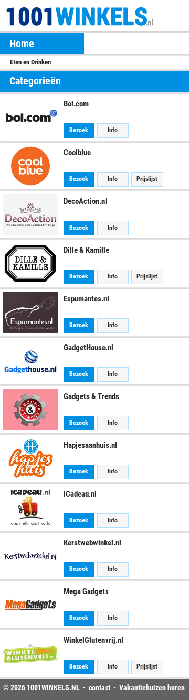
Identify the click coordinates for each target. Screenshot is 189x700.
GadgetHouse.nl (88, 347)
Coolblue (77, 152)
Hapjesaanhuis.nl (90, 445)
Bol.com (76, 104)
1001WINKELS (48, 687)
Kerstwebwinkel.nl (92, 542)
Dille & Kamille (86, 250)
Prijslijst (147, 178)
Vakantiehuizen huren (152, 687)
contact (99, 687)
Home (21, 43)
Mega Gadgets (86, 591)
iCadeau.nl (80, 494)
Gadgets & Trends (91, 396)
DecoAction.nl (85, 201)
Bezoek (78, 130)
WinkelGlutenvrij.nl (93, 640)
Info (113, 130)
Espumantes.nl (86, 299)
